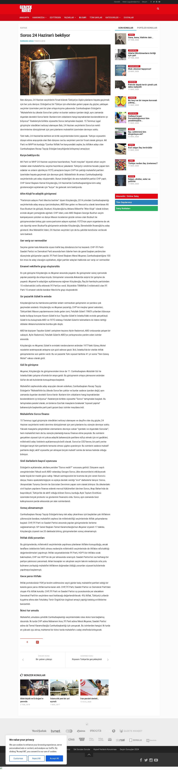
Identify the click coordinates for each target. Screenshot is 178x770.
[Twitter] (154, 2)
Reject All (36, 758)
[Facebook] (151, 2)
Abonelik (117, 2)
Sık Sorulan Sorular (82, 749)
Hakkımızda (38, 17)
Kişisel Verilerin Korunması (105, 749)
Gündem (132, 97)
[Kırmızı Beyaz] (110, 740)
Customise (18, 758)
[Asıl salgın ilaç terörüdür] (120, 149)
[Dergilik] (135, 740)
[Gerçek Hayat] (82, 740)
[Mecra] (96, 731)
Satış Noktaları (123, 208)
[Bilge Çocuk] (91, 740)
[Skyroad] (120, 740)
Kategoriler (112, 17)
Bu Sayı (82, 17)
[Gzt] (69, 731)
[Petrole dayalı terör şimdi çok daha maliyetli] (120, 86)
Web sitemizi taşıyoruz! (139, 69)
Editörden (55, 17)
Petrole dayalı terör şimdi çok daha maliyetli (142, 85)
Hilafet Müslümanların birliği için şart (142, 54)
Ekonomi (132, 82)
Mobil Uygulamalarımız (131, 2)
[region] (36, 749)
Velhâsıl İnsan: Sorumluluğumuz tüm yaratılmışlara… (138, 118)
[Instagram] (156, 2)
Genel (131, 160)
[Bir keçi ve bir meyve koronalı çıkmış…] (120, 101)
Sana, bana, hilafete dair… (140, 37)
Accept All (54, 758)
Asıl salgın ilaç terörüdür (140, 147)
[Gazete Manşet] (131, 731)
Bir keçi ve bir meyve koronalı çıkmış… (142, 101)
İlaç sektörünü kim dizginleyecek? (137, 133)
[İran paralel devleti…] (94, 687)
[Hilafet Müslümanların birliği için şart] (120, 54)
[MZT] (110, 731)
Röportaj (133, 50)
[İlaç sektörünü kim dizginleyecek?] (120, 133)
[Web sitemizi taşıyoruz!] (120, 70)
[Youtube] (159, 2)
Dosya (131, 176)
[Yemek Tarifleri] (81, 731)
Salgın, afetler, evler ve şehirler (139, 180)
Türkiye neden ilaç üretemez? (143, 163)
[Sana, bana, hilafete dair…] (120, 38)
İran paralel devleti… (89, 698)
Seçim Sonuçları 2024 (129, 749)
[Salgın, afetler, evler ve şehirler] (120, 180)
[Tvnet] (56, 731)
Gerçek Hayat (134, 66)
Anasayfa (24, 17)
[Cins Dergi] (71, 740)
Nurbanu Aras (27, 41)
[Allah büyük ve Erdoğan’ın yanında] (34, 687)
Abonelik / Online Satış (127, 196)
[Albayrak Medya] (87, 725)
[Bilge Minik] (101, 740)
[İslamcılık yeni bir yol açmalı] (64, 687)
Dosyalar (129, 17)
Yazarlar (69, 17)
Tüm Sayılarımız (124, 202)
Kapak (23, 28)
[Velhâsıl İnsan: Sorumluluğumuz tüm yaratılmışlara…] (120, 117)
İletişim (144, 2)
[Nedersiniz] (151, 740)
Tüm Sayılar (96, 17)
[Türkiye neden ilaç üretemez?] (120, 164)
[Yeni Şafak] (39, 731)
